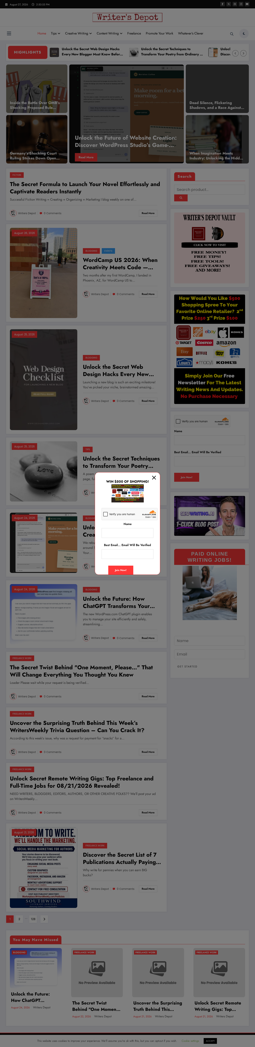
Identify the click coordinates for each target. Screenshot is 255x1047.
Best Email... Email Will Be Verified (127, 545)
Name (128, 524)
